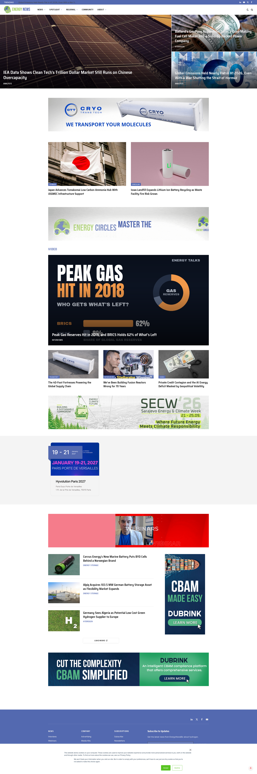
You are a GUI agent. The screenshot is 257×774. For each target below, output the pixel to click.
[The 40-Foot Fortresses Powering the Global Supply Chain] (73, 364)
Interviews (57, 340)
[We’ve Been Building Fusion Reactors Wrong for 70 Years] (128, 364)
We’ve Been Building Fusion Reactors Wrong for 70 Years (124, 384)
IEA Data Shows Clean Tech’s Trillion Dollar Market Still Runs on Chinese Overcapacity (48, 2)
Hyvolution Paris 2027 (70, 481)
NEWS (40, 9)
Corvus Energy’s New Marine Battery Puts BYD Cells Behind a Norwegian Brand (115, 559)
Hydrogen (180, 46)
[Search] (251, 10)
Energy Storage (91, 565)
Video (162, 377)
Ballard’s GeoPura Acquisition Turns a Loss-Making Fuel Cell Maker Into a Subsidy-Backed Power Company (213, 36)
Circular (136, 184)
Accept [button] (165, 768)
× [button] (190, 749)
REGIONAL (70, 9)
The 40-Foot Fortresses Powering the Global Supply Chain (69, 384)
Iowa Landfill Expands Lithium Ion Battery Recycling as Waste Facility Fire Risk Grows (166, 192)
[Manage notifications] (251, 768)
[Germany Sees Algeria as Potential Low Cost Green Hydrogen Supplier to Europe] (64, 620)
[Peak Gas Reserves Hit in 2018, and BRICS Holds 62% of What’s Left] (128, 300)
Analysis (7, 83)
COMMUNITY (88, 9)
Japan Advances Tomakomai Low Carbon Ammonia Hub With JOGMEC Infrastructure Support (83, 192)
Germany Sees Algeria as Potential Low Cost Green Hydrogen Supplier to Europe (114, 615)
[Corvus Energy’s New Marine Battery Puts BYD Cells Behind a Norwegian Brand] (64, 564)
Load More (99, 640)
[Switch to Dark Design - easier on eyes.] (247, 10)
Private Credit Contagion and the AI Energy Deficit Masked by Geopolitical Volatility (183, 384)
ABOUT (100, 9)
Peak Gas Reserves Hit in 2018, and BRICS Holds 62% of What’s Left (104, 334)
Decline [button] (177, 768)
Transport (53, 377)
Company (85, 731)
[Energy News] (17, 10)
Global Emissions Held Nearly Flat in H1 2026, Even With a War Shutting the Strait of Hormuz (213, 75)
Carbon (52, 184)
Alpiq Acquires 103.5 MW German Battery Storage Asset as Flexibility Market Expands (117, 587)
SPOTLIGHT (54, 9)
